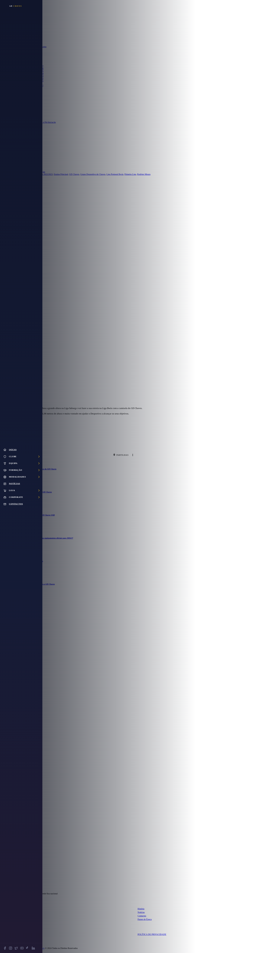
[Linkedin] (33, 948)
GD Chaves (74, 174)
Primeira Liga (130, 174)
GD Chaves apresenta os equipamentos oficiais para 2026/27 (48, 538)
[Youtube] (22, 948)
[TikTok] (27, 948)
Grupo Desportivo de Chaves (92, 174)
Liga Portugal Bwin (114, 174)
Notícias (141, 912)
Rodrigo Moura (143, 174)
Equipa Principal (61, 174)
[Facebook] (4, 948)
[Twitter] (16, 948)
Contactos (142, 916)
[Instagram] (10, 948)
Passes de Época (145, 919)
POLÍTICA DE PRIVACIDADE (152, 934)
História (141, 909)
